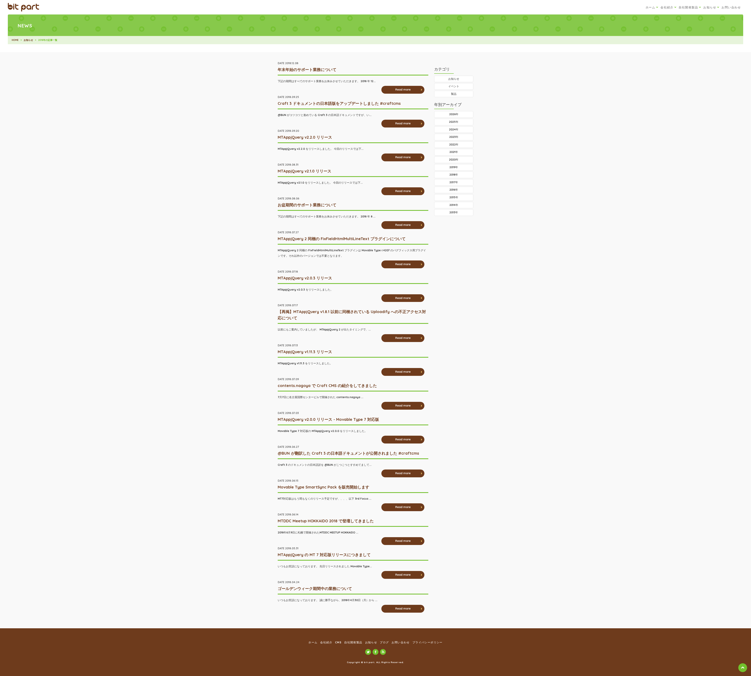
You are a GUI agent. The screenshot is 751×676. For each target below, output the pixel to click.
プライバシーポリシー (427, 642)
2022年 (453, 144)
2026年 (453, 114)
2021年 (453, 152)
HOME (15, 40)
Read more (403, 89)
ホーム (650, 7)
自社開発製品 (688, 7)
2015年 (453, 197)
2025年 (453, 122)
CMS (338, 642)
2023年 (453, 137)
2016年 (453, 189)
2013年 (453, 212)
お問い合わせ (731, 7)
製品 (453, 94)
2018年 (453, 174)
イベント (453, 86)
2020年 (453, 159)
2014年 (453, 205)
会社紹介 (666, 7)
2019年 (453, 167)
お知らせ (709, 7)
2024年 (453, 129)
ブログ (384, 642)
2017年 (453, 182)
